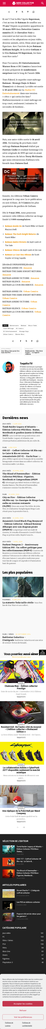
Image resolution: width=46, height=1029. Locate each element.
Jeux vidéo (6, 424)
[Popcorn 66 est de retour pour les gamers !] (8, 917)
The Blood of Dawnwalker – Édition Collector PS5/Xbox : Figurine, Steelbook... (28, 873)
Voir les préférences (23, 1017)
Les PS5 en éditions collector (28, 902)
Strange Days (24, 331)
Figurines (6, 599)
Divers (21, 683)
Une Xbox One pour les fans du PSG (10, 351)
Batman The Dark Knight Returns (20, 234)
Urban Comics (30, 291)
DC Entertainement (10, 331)
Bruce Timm (32, 325)
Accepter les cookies (23, 1004)
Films (4, 447)
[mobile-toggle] (4, 3)
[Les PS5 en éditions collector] (8, 905)
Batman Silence (12, 250)
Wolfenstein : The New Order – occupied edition (34, 352)
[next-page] (23, 827)
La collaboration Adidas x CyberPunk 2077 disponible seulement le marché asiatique (21, 770)
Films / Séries (8, 634)
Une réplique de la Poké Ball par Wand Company (21, 812)
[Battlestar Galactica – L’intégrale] (23, 621)
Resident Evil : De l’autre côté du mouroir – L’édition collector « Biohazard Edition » (21, 729)
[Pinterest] (27, 11)
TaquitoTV (26, 363)
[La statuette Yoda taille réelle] (23, 587)
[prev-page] (17, 827)
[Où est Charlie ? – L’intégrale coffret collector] (8, 893)
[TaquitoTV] (9, 383)
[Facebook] (16, 11)
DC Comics (20, 328)
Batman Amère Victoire (15, 242)
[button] (42, 3)
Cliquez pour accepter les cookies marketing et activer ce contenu (23, 123)
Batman (23, 325)
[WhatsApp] (33, 11)
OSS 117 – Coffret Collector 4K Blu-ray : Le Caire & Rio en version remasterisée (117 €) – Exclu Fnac (22, 453)
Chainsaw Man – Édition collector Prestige (21, 687)
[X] (22, 11)
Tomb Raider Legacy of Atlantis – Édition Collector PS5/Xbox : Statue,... (30, 849)
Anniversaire (14, 325)
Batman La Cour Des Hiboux (18, 255)
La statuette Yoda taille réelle (18, 602)
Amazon (27, 268)
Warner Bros (19, 334)
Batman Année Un (13, 226)
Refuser (23, 1010)
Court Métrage (8, 328)
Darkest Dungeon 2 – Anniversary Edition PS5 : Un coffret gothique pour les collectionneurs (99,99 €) (22, 547)
